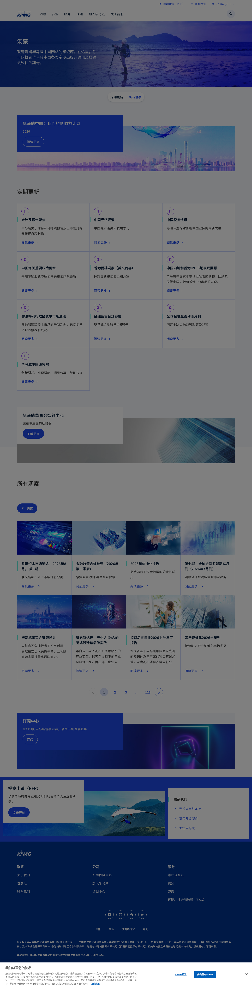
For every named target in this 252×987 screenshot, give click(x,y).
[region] (126, 974)
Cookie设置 (181, 974)
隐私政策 (95, 983)
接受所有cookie (205, 974)
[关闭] (246, 974)
